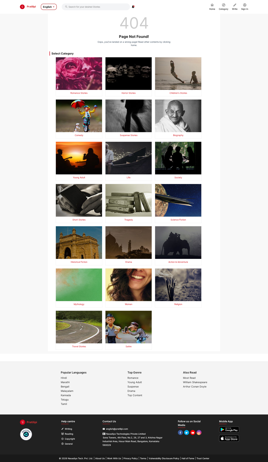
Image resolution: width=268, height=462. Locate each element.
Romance (132, 377)
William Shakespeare (195, 382)
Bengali (65, 386)
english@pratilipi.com (117, 429)
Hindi (64, 377)
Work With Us (114, 458)
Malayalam (67, 390)
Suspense (133, 386)
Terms (143, 458)
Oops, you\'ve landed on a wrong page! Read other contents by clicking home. (134, 43)
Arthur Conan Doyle (194, 386)
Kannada (66, 395)
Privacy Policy (130, 458)
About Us (100, 458)
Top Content (134, 395)
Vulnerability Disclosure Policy (164, 458)
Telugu (65, 399)
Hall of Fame (188, 458)
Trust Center (203, 458)
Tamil (64, 403)
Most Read (189, 377)
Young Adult (134, 382)
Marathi (65, 382)
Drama (131, 390)
